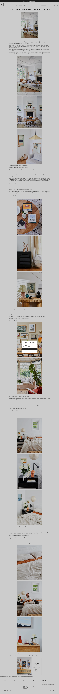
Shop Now (29, 348)
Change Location (29, 351)
